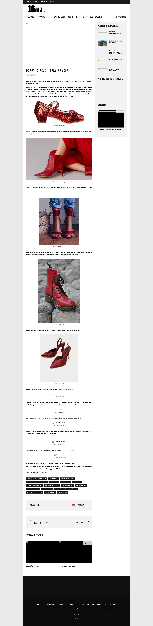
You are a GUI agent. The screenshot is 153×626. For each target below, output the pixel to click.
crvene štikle (60, 488)
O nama (29, 1)
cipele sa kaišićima (67, 478)
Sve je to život (74, 17)
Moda (49, 17)
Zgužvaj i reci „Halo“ (68, 566)
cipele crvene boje (39, 478)
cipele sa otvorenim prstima (37, 482)
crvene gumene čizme (52, 485)
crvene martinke (67, 485)
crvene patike (81, 485)
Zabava (33, 75)
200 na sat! (80, 522)
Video (85, 17)
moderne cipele (50, 492)
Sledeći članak (79, 520)
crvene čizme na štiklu (34, 485)
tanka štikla (62, 492)
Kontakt (52, 1)
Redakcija (36, 1)
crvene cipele (65, 482)
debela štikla (72, 488)
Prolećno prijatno (34, 566)
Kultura (30, 17)
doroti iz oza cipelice (34, 492)
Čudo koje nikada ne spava (115, 41)
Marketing (44, 1)
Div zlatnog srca (115, 60)
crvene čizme (77, 482)
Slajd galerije (96, 17)
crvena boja (53, 482)
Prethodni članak (39, 520)
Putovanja (40, 17)
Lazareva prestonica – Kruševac (43, 523)
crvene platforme (33, 488)
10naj (29, 478)
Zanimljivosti (60, 17)
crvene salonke (47, 488)
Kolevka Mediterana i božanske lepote (115, 52)
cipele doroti (53, 478)
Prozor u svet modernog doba (115, 32)
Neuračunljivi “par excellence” (116, 70)
